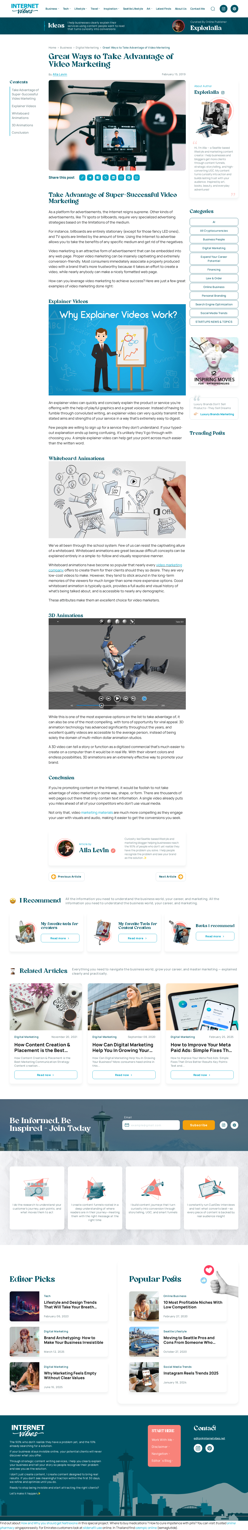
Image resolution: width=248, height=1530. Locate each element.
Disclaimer (160, 1447)
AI (214, 222)
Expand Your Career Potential (214, 259)
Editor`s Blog (161, 1460)
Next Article (168, 876)
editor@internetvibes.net (209, 1438)
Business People (214, 239)
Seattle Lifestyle (133, 8)
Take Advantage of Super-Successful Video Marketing (25, 94)
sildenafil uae (92, 1528)
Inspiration (110, 8)
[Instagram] (223, 9)
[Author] (113, 850)
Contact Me (197, 8)
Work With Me (162, 1440)
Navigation (160, 1453)
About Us (181, 8)
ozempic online (146, 1528)
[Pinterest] (234, 9)
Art (148, 8)
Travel (94, 8)
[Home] (25, 8)
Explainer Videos (24, 106)
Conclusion (20, 133)
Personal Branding (214, 295)
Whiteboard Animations (20, 115)
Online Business (213, 287)
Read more (58, 938)
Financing (214, 269)
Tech (66, 8)
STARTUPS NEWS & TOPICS (213, 322)
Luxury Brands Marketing (217, 414)
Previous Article (69, 876)
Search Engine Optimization (214, 304)
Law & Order (214, 278)
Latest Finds (163, 8)
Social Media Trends (214, 313)
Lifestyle (79, 8)
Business (51, 8)
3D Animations (22, 125)
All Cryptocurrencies (214, 230)
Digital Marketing (214, 248)
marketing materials (97, 812)
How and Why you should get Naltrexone (49, 1523)
